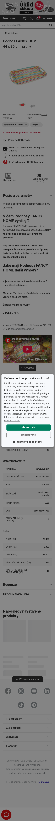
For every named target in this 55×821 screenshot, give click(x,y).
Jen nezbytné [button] (28, 435)
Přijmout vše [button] (28, 427)
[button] (27, 442)
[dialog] (27, 410)
